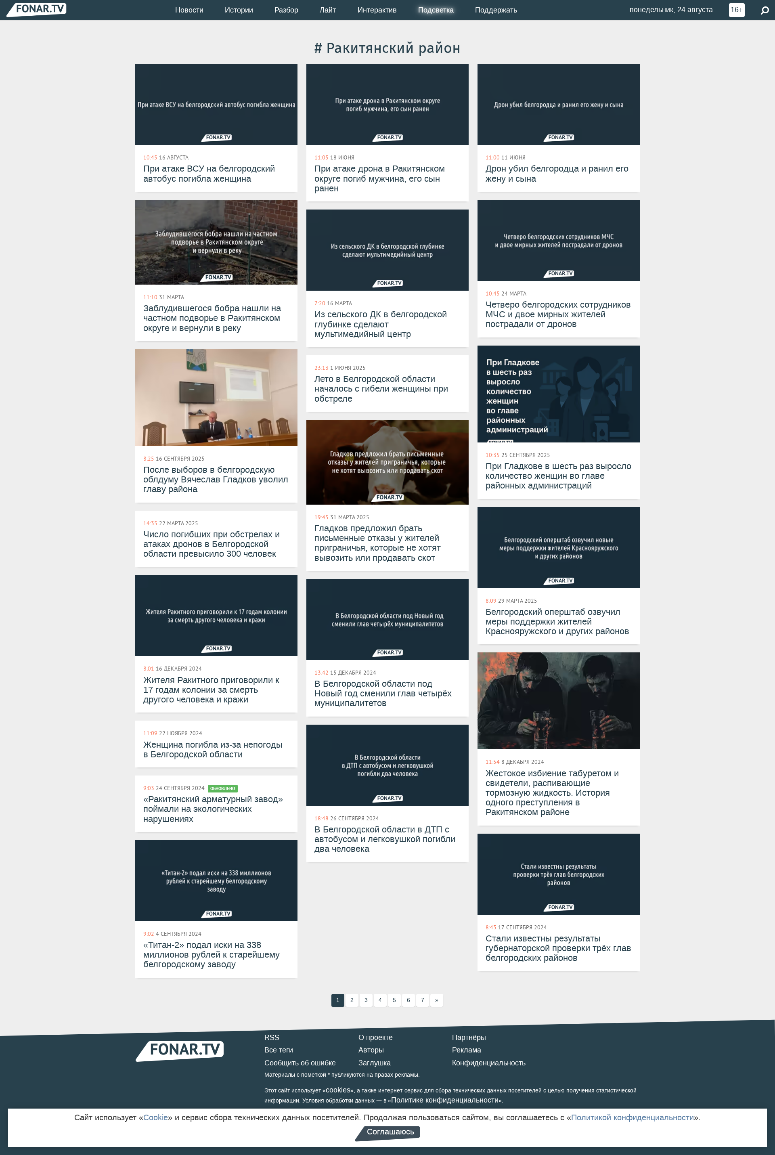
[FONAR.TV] (36, 10)
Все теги (278, 1050)
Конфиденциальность (489, 1063)
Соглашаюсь (390, 1131)
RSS (271, 1037)
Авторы (371, 1050)
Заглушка (374, 1063)
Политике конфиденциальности (445, 1100)
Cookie (155, 1117)
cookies (338, 1090)
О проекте (375, 1037)
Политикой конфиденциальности (632, 1117)
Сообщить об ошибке (300, 1063)
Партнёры (469, 1037)
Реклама (466, 1050)
